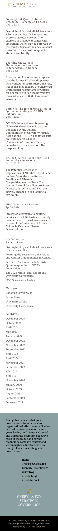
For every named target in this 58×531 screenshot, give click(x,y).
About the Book (30, 480)
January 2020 (14, 384)
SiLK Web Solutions (35, 526)
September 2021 (15, 367)
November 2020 (15, 380)
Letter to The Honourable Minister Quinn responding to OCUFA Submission (28, 111)
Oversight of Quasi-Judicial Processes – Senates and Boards (26, 20)
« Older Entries (15, 239)
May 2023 (12, 331)
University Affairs (16, 301)
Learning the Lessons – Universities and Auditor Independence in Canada (22, 65)
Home (25, 459)
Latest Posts (13, 297)
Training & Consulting (34, 463)
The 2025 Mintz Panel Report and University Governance (27, 159)
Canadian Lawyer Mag (19, 292)
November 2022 (15, 345)
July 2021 (11, 371)
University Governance (20, 306)
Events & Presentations (35, 468)
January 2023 (14, 336)
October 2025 (14, 323)
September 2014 (15, 397)
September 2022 (16, 349)
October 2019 (14, 389)
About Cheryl (29, 476)
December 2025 (15, 318)
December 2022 (15, 340)
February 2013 (14, 402)
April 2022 (12, 358)
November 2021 (15, 362)
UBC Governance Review (22, 204)
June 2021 (12, 375)
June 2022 (12, 353)
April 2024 (12, 327)
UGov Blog (28, 472)
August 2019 (13, 393)
